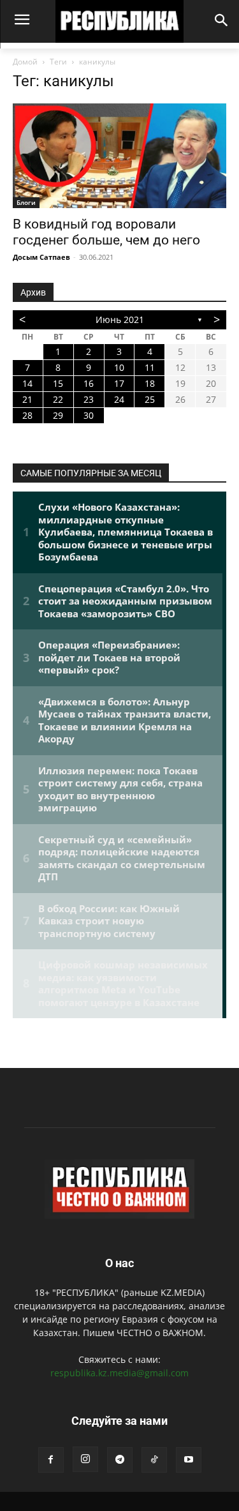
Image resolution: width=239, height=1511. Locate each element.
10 (119, 367)
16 (88, 383)
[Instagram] (85, 1459)
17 (119, 383)
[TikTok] (154, 1460)
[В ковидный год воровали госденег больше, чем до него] (119, 155)
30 (88, 415)
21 (27, 399)
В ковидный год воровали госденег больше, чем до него (106, 232)
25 (150, 399)
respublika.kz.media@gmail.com (119, 1373)
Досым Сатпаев (41, 257)
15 (58, 383)
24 (119, 399)
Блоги (26, 202)
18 (150, 383)
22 (58, 399)
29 (58, 415)
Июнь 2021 (120, 319)
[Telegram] (120, 1460)
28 (27, 415)
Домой (25, 61)
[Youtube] (188, 1460)
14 (27, 383)
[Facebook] (51, 1460)
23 (88, 399)
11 (150, 367)
